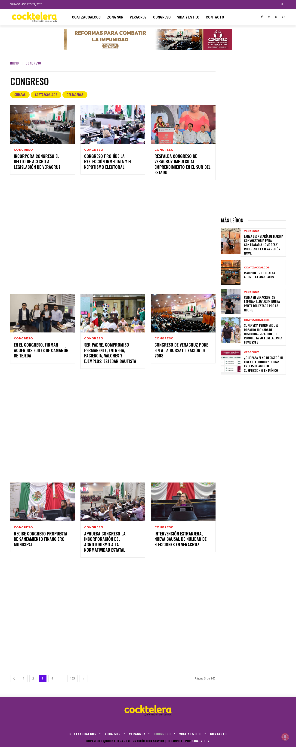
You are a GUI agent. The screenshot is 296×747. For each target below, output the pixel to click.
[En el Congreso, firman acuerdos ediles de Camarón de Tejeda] (42, 313)
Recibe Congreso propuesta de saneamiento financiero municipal (40, 539)
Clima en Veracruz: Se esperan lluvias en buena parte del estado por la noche (262, 303)
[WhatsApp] (283, 17)
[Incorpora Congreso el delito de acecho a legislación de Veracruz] (42, 124)
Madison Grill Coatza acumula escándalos (259, 274)
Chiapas (19, 94)
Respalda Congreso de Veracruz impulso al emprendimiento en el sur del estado (182, 164)
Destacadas (75, 94)
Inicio (14, 63)
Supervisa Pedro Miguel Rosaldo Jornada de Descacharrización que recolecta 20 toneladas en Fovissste (263, 333)
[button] (282, 4)
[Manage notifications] (285, 737)
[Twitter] (276, 17)
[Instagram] (269, 17)
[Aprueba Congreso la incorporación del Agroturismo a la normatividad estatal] (112, 502)
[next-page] (83, 678)
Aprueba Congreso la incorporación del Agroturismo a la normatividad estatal (105, 542)
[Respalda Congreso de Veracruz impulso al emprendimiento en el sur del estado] (183, 124)
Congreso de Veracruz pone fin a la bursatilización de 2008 (181, 350)
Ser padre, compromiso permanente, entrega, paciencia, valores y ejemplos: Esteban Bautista (110, 353)
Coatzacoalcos (46, 94)
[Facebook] (262, 17)
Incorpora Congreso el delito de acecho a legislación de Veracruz (37, 161)
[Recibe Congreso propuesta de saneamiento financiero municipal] (42, 502)
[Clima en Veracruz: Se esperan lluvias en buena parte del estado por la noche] (230, 301)
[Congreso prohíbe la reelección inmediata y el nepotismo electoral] (112, 124)
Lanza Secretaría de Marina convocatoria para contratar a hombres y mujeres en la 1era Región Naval (263, 244)
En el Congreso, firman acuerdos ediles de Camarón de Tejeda (41, 350)
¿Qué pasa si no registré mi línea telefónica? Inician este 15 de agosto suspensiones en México (263, 364)
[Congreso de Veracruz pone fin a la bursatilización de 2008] (183, 313)
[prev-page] (14, 678)
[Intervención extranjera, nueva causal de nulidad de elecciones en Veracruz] (183, 502)
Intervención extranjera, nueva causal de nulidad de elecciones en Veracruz (180, 539)
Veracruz (251, 231)
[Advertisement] (113, 236)
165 (72, 678)
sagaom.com (201, 741)
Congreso (23, 149)
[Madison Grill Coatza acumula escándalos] (230, 272)
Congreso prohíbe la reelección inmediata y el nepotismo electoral (108, 161)
